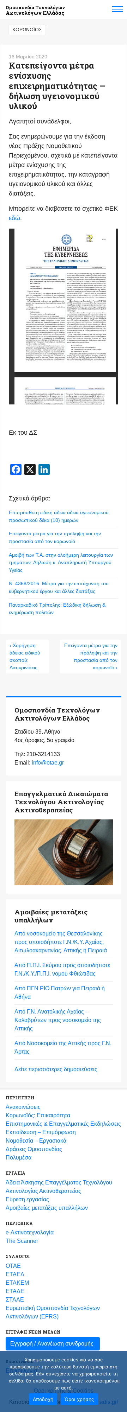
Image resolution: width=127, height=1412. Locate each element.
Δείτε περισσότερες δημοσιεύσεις (55, 1069)
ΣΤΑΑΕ (15, 1300)
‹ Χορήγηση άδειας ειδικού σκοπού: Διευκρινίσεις (25, 656)
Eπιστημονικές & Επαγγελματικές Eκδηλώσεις (63, 1124)
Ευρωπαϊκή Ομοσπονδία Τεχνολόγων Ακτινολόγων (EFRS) (53, 1312)
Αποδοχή (43, 1399)
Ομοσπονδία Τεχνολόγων (35, 10)
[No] (118, 1381)
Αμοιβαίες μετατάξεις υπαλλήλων (47, 1208)
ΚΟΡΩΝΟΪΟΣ (27, 29)
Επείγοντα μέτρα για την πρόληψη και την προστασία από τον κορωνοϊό (55, 537)
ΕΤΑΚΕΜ (17, 1283)
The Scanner (22, 1241)
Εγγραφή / (51, 1344)
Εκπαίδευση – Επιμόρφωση (41, 1132)
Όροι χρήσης (79, 1399)
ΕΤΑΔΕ (15, 1291)
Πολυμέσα (18, 1158)
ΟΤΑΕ (13, 1266)
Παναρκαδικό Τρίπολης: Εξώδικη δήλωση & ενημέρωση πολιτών (57, 608)
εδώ (14, 218)
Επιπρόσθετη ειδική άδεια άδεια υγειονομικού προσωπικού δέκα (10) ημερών (59, 516)
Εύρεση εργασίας (27, 1199)
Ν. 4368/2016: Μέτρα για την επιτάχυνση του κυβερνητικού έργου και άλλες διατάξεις (59, 587)
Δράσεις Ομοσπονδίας (34, 1149)
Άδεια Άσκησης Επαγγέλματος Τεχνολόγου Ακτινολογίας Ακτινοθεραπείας (59, 1187)
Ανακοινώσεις (23, 1107)
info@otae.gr (48, 763)
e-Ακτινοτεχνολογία (30, 1232)
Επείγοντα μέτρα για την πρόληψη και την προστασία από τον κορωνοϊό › (90, 656)
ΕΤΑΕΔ (15, 1274)
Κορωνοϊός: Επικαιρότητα (38, 1115)
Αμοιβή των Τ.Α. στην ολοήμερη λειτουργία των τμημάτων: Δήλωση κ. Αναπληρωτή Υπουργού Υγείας (61, 562)
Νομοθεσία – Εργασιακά (36, 1141)
